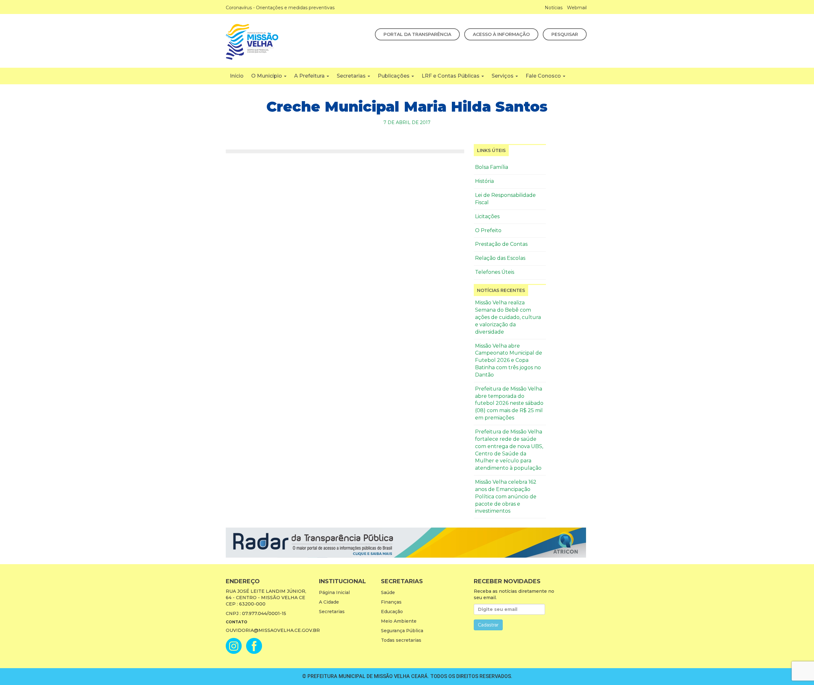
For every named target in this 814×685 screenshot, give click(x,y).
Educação (392, 611)
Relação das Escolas (500, 258)
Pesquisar (564, 34)
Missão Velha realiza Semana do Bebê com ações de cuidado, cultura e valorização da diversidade (508, 317)
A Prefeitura (310, 76)
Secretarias (352, 76)
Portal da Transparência (417, 34)
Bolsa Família (491, 167)
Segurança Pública (402, 630)
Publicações (394, 76)
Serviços (503, 76)
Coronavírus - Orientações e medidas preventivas (280, 7)
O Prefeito (488, 230)
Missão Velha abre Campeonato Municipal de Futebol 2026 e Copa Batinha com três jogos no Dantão (508, 360)
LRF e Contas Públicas (451, 76)
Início (237, 76)
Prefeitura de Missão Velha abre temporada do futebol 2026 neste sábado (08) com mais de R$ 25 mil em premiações (509, 403)
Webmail (577, 7)
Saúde (388, 592)
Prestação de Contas (501, 244)
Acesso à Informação (501, 34)
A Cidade (329, 602)
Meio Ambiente (399, 621)
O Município (267, 76)
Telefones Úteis (494, 272)
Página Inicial (334, 592)
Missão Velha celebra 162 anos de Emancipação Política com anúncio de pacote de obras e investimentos (505, 496)
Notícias (553, 7)
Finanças (391, 602)
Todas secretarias (401, 640)
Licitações (487, 216)
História (484, 181)
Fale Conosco (544, 76)
